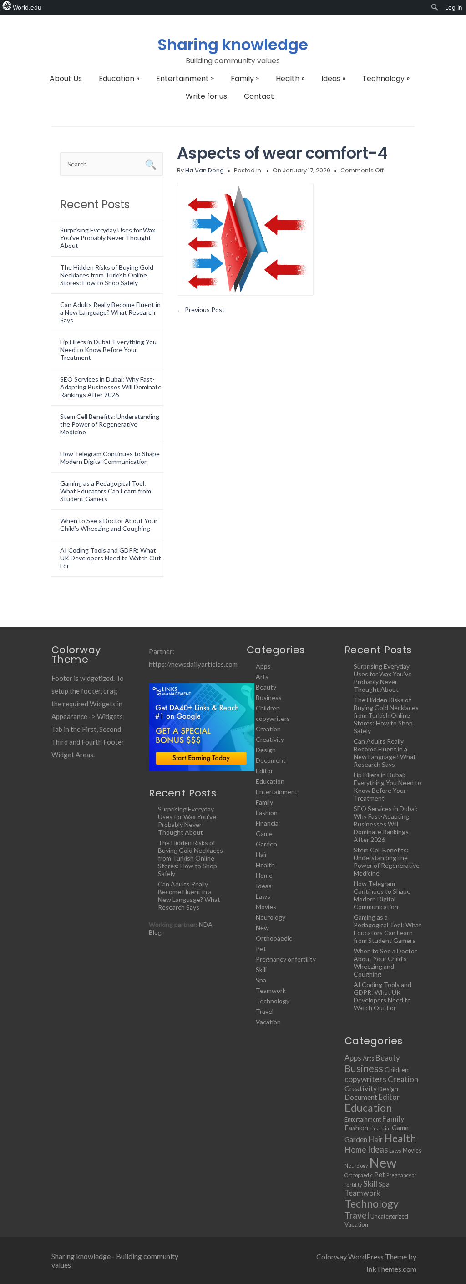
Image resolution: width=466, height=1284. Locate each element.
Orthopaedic (274, 938)
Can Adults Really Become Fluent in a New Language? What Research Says (110, 312)
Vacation (268, 1022)
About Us (66, 78)
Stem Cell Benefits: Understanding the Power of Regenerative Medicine (109, 424)
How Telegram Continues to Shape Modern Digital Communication (110, 457)
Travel (265, 1011)
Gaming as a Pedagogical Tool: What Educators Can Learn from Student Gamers (105, 491)
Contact (259, 96)
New (262, 928)
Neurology (270, 917)
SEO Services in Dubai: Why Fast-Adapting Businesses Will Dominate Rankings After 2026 (111, 386)
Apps (263, 666)
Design (266, 750)
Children (268, 708)
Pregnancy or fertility (286, 959)
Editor (264, 771)
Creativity (270, 739)
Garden (266, 844)
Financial (268, 823)
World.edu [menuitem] (27, 7)
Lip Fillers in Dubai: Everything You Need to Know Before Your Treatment (108, 349)
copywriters (273, 718)
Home (264, 875)
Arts (262, 676)
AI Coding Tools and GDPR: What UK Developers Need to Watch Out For (110, 557)
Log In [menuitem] (453, 7)
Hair (261, 854)
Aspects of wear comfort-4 (282, 153)
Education (119, 78)
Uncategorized (389, 1216)
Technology (386, 78)
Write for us (206, 96)
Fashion (267, 812)
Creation (268, 729)
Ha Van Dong (204, 170)
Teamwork (271, 990)
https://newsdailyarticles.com (193, 664)
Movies (266, 907)
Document (271, 760)
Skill (261, 969)
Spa (261, 980)
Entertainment (185, 78)
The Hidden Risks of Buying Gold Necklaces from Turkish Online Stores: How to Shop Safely (106, 275)
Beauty (266, 687)
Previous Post (201, 309)
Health (290, 78)
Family (245, 78)
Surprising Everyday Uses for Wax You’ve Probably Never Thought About (107, 237)
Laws (263, 896)
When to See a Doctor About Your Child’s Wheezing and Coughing (108, 524)
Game (264, 833)
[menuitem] (435, 7)
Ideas (333, 78)
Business (269, 697)
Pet (261, 948)
